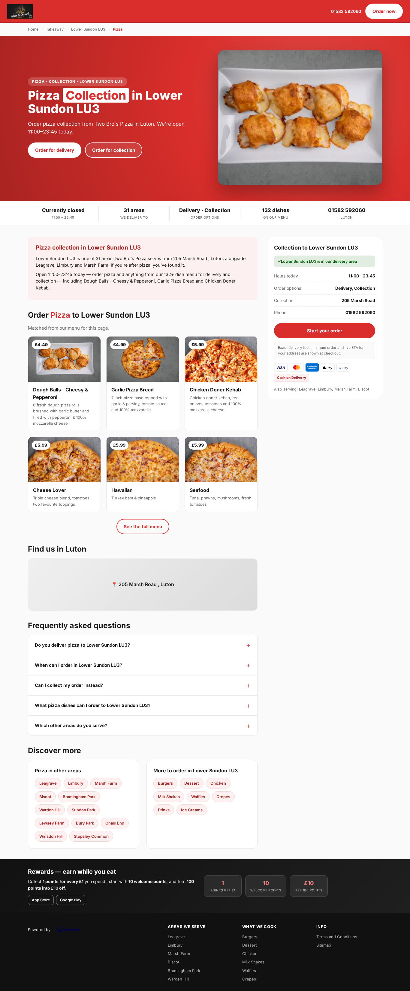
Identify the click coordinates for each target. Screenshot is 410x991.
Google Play (70, 900)
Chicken (218, 783)
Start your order (324, 331)
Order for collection (113, 150)
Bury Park (85, 823)
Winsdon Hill (50, 836)
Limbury (75, 783)
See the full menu (143, 526)
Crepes (223, 796)
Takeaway (55, 29)
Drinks (164, 809)
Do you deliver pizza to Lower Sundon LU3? (82, 645)
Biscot (45, 796)
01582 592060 (346, 11)
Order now (384, 11)
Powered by (39, 929)
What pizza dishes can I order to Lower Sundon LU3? (92, 705)
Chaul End (114, 823)
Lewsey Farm (52, 823)
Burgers (165, 783)
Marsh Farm (106, 783)
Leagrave (48, 783)
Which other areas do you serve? (71, 725)
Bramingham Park (79, 796)
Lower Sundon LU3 (88, 29)
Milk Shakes (169, 796)
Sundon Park (83, 809)
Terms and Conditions (336, 936)
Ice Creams (192, 809)
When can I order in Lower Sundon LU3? (78, 665)
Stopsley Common (91, 836)
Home (33, 29)
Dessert (191, 783)
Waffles (198, 796)
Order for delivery (54, 150)
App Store (41, 900)
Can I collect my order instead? (69, 685)
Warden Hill (49, 809)
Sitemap (323, 945)
